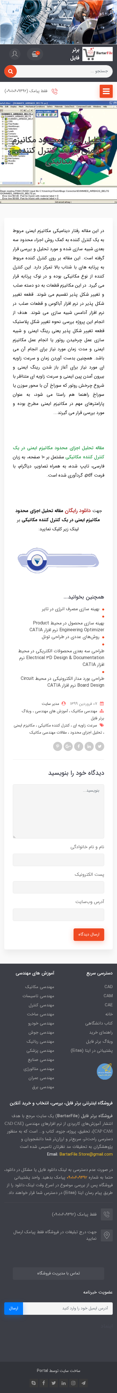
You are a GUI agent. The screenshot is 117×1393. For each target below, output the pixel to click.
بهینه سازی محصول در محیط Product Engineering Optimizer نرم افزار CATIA (67, 627)
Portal (42, 1371)
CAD (109, 987)
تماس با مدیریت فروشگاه (58, 1273)
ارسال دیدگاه (88, 934)
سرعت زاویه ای (84, 725)
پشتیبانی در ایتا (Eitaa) (92, 1050)
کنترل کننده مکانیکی (53, 725)
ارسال (13, 1308)
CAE (109, 1005)
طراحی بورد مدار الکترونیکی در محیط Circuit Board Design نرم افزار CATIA (62, 682)
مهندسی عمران (41, 1078)
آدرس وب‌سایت (89, 901)
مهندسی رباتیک (40, 1041)
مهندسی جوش (41, 1032)
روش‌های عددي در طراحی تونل (70, 637)
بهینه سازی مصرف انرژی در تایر (70, 609)
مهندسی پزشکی (40, 1050)
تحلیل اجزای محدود (85, 732)
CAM (108, 996)
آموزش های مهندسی (51, 711)
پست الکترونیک (89, 874)
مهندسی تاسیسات (38, 996)
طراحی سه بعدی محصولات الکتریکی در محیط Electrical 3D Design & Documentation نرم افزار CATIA (61, 658)
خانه (109, 1014)
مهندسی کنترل (41, 1005)
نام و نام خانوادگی (87, 846)
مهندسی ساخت (40, 1014)
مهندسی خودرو (41, 1023)
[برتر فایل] (97, 54)
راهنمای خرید (101, 1032)
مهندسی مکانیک (83, 711)
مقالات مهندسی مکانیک (48, 732)
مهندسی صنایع (41, 1059)
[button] (35, 54)
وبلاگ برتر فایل (99, 1041)
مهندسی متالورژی (39, 1068)
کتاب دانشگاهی (99, 1023)
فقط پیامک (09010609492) (27, 91)
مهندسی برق (43, 1087)
